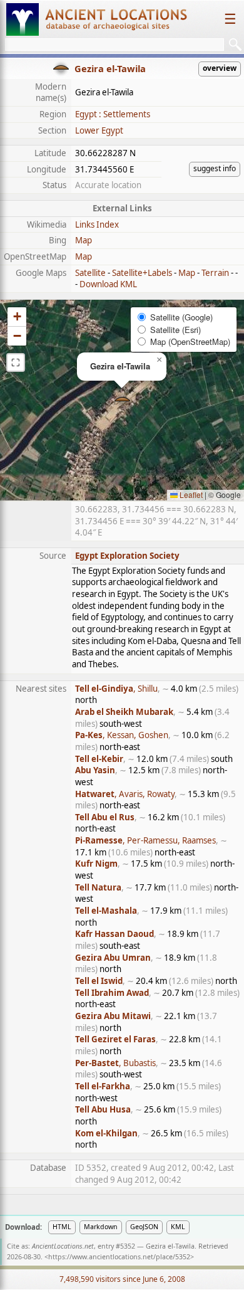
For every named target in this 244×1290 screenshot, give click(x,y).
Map (83, 240)
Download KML (108, 284)
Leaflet (190, 494)
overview (219, 68)
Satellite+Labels (142, 272)
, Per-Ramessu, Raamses (145, 840)
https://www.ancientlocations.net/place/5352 (119, 1256)
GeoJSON (144, 1226)
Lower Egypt (99, 130)
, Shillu (116, 688)
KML (178, 1226)
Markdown (101, 1226)
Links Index (97, 224)
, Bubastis (115, 1063)
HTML (62, 1226)
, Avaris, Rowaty (125, 794)
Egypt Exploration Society (127, 555)
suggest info (214, 168)
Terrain (215, 272)
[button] (122, 400)
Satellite (90, 272)
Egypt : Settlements (112, 114)
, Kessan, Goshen (121, 735)
